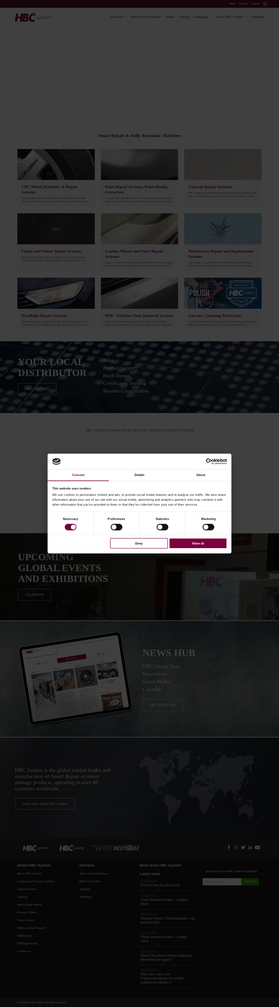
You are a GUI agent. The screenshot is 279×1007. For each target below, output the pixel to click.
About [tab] (200, 475)
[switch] (116, 527)
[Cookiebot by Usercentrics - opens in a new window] (209, 461)
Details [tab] (140, 475)
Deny (139, 543)
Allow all (198, 543)
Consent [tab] (78, 475)
